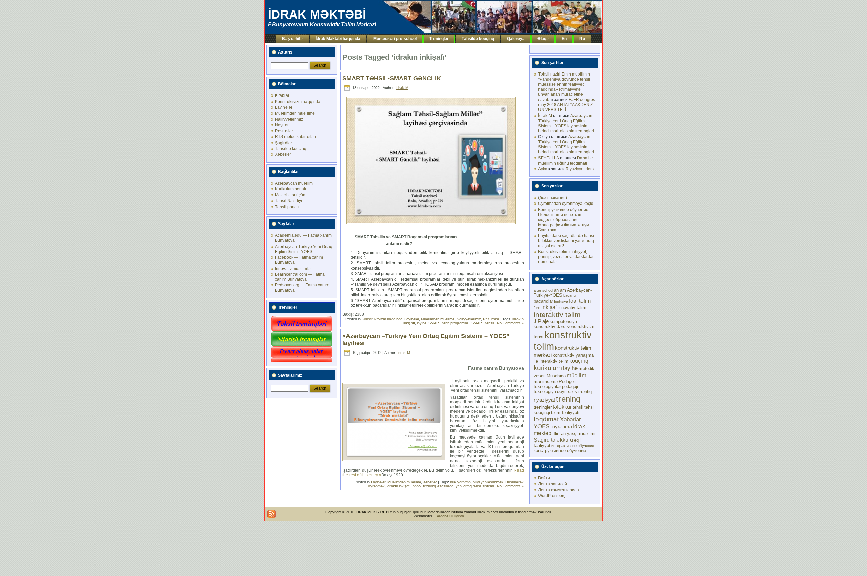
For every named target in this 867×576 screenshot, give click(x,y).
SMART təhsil (482, 323)
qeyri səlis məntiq (574, 391)
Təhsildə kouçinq (290, 148)
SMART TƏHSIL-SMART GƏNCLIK (391, 78)
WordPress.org (552, 495)
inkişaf (549, 307)
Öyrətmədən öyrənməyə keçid (565, 203)
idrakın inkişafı (398, 486)
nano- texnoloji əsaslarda (433, 486)
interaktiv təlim (557, 314)
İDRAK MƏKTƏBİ (317, 14)
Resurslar (284, 131)
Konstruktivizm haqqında (297, 101)
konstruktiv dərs (549, 326)
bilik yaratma (460, 482)
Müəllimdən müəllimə (295, 113)
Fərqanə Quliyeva (449, 516)
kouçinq (578, 361)
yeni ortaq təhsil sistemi (475, 486)
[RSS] (271, 514)
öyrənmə (562, 426)
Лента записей (552, 484)
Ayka (542, 169)
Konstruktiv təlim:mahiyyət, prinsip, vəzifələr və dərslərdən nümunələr (566, 256)
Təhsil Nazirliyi (288, 200)
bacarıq (569, 295)
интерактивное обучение (572, 446)
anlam (560, 290)
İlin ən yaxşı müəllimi (574, 433)
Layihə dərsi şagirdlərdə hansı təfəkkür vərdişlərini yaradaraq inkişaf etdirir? (566, 240)
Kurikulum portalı (290, 189)
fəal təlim (580, 301)
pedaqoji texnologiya (556, 389)
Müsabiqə (556, 375)
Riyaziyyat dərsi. (581, 169)
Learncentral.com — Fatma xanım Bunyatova (300, 277)
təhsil (578, 407)
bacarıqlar (543, 301)
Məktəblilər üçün (290, 195)
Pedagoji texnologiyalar (555, 384)
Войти (544, 478)
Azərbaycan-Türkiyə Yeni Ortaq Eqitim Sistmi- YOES (303, 249)
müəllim (576, 375)
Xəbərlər (283, 154)
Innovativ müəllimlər (293, 268)
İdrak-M (402, 88)
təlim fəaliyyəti (565, 412)
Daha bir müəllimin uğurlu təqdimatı (565, 161)
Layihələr (283, 107)
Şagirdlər (283, 143)
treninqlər (543, 407)
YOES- (542, 426)
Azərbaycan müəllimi (294, 183)
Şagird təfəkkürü (553, 439)
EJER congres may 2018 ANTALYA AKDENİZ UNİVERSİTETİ (566, 104)
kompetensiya (563, 321)
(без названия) (552, 197)
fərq (537, 308)
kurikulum (548, 367)
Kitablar (282, 95)
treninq (568, 398)
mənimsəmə (546, 381)
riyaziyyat (544, 400)
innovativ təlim (572, 307)
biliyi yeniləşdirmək (488, 482)
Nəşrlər (282, 125)
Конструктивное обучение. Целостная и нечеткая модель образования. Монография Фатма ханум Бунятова (563, 219)
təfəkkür (562, 407)
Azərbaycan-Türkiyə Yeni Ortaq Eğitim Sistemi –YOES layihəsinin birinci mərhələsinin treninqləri (566, 123)
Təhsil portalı (287, 207)
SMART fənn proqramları (448, 323)
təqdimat (546, 419)
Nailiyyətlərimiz (289, 119)
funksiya (561, 301)
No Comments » (510, 323)
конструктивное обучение (560, 450)
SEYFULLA (548, 158)
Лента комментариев (558, 490)
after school (543, 290)
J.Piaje (541, 321)
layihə (421, 323)
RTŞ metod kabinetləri (295, 136)
